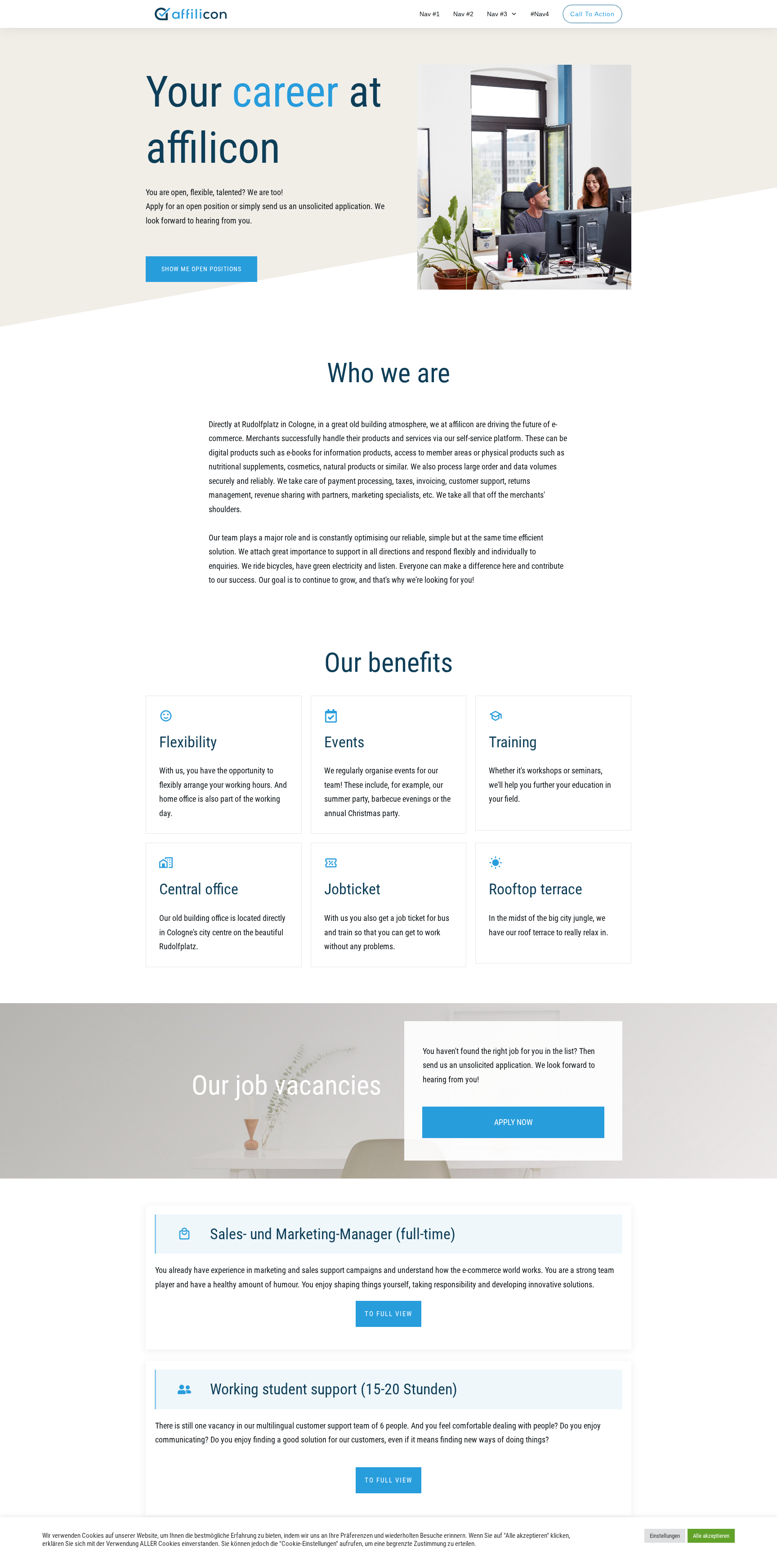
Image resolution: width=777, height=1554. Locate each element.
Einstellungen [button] (665, 1535)
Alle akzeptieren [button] (711, 1535)
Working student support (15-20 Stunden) (333, 1389)
